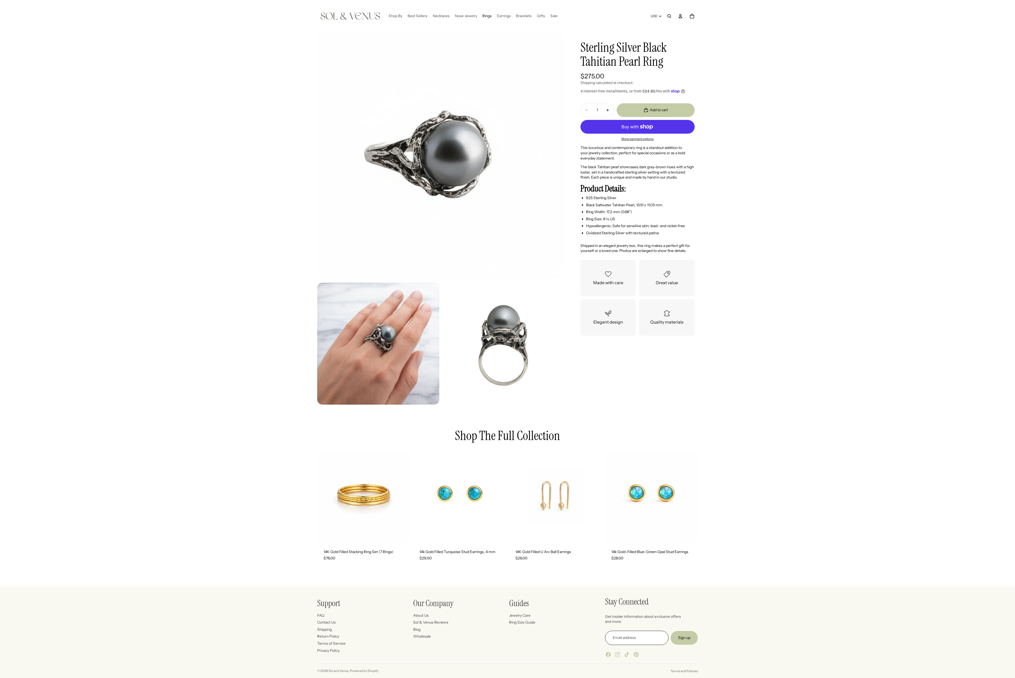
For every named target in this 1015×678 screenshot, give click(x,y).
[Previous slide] (421, 497)
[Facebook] (608, 654)
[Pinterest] (636, 654)
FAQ (320, 615)
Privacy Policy (328, 650)
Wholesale (422, 636)
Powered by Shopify (364, 671)
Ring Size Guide (522, 622)
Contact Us (326, 622)
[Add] (497, 535)
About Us (421, 615)
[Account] (680, 16)
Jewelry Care (519, 615)
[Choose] (402, 535)
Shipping (324, 629)
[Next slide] (498, 497)
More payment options (637, 139)
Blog (417, 629)
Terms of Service (331, 643)
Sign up (684, 637)
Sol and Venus (339, 671)
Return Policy (328, 636)
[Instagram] (617, 654)
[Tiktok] (627, 654)
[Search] (669, 16)
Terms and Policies (684, 671)
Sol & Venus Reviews (430, 622)
